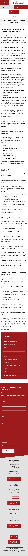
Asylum (6, 356)
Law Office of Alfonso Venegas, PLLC (14, 547)
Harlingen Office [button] (14, 478)
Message (4, 424)
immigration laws (19, 188)
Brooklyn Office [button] (14, 526)
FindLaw (20, 551)
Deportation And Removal (10, 350)
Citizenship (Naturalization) (9, 375)
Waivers (6, 371)
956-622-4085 (8, 7)
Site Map (11, 550)
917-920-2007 (22, 7)
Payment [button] (14, 12)
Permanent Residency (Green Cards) (12, 365)
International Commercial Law (10, 341)
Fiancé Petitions (8, 362)
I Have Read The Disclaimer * (11, 445)
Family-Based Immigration (10, 359)
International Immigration (9, 344)
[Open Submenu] (24, 341)
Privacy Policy (17, 550)
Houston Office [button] (14, 503)
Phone (3, 409)
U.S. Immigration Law (8, 347)
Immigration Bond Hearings (10, 353)
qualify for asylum (10, 100)
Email (3, 416)
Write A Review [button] (14, 542)
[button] (4, 2)
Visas (5, 368)
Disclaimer (4, 442)
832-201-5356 (15, 473)
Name (3, 401)
